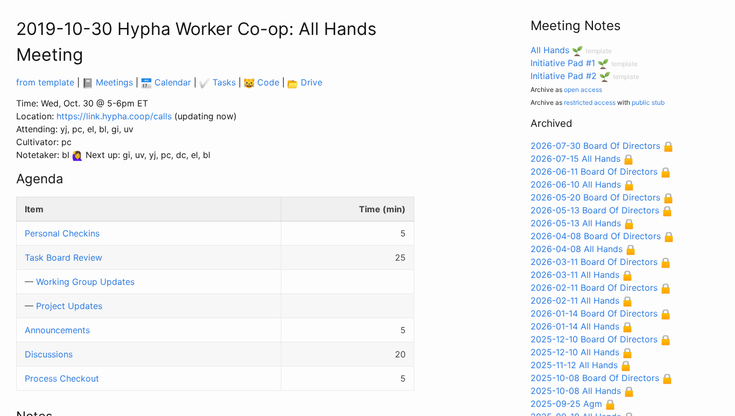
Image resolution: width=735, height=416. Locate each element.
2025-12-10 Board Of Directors (594, 339)
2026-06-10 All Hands (576, 184)
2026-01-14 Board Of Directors (594, 313)
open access (583, 89)
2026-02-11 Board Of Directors (594, 287)
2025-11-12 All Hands (574, 365)
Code (267, 82)
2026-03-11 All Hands (575, 274)
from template (45, 82)
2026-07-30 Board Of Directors (595, 145)
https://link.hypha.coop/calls (114, 116)
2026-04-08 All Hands (577, 248)
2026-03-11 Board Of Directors (594, 261)
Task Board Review (63, 257)
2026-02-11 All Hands (575, 300)
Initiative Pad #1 (563, 63)
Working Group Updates (85, 281)
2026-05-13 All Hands (576, 223)
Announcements (57, 330)
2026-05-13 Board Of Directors (595, 210)
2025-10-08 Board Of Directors (595, 377)
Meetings (113, 82)
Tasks (223, 82)
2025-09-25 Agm (566, 403)
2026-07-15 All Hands (575, 158)
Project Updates (69, 305)
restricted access (590, 102)
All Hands (550, 50)
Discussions (49, 354)
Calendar (171, 82)
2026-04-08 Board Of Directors (596, 236)
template (598, 51)
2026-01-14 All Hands (575, 326)
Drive (310, 82)
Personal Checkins (62, 233)
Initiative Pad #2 (564, 75)
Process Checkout (62, 378)
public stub (648, 102)
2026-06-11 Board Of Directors (594, 171)
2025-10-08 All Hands (576, 390)
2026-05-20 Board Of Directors (595, 197)
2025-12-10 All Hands (575, 352)
